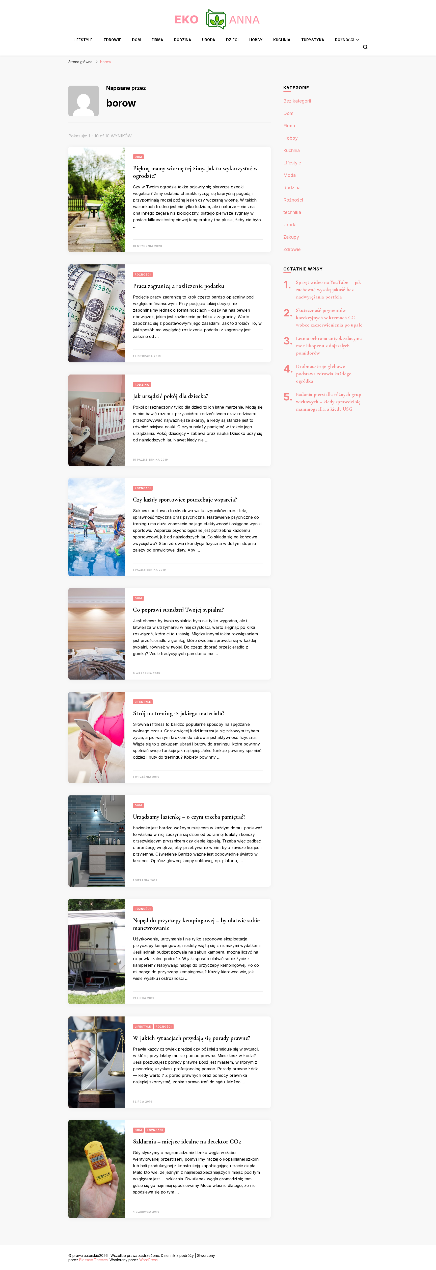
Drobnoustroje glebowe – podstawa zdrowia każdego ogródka (323, 373)
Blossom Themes (93, 1260)
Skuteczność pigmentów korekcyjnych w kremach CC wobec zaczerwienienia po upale (329, 317)
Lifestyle (83, 40)
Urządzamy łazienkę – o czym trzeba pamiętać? (189, 816)
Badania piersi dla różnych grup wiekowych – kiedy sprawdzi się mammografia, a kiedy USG (328, 401)
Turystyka (312, 40)
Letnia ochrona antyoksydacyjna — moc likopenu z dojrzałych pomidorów (331, 345)
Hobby (255, 40)
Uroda (208, 40)
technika (292, 212)
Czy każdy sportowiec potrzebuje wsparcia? (185, 499)
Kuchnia (281, 40)
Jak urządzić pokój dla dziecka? (170, 396)
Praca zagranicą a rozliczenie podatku (178, 286)
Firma (157, 40)
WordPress (148, 1260)
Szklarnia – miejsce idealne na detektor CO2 (187, 1141)
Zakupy (291, 237)
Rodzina (182, 40)
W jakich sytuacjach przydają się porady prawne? (191, 1038)
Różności (344, 40)
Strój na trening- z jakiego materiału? (178, 713)
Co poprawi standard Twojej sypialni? (178, 609)
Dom (136, 40)
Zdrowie (112, 40)
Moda (289, 175)
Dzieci (232, 40)
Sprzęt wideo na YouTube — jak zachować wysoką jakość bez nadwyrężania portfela (328, 289)
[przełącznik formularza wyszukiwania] (365, 47)
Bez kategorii (297, 101)
